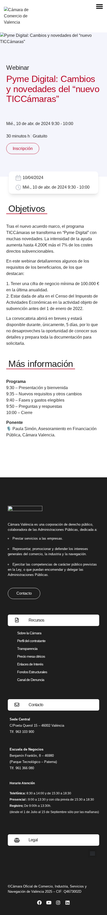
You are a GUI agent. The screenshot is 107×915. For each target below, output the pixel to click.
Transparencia (27, 648)
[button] (92, 853)
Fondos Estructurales (32, 672)
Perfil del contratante (31, 641)
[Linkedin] (67, 902)
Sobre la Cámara (29, 633)
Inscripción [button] (23, 148)
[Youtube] (49, 902)
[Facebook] (39, 902)
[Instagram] (58, 902)
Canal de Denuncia (30, 680)
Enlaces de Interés (30, 664)
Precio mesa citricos (31, 656)
